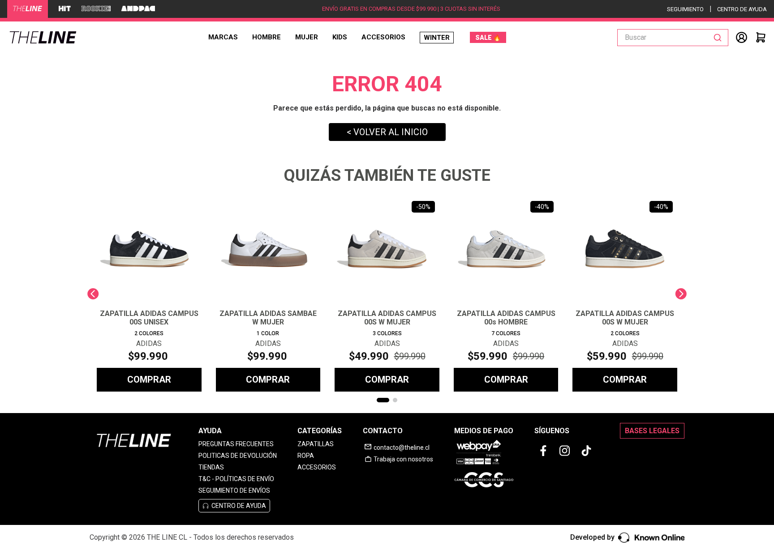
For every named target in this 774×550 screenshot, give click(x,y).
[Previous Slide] (93, 294)
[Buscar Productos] (719, 38)
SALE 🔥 (488, 37)
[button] (383, 400)
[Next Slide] (681, 294)
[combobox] (672, 37)
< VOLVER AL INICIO (387, 132)
